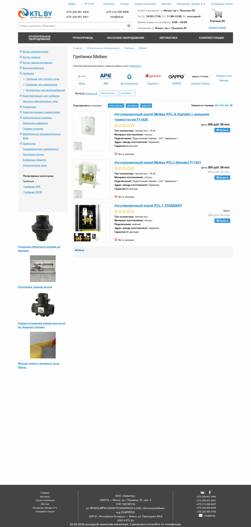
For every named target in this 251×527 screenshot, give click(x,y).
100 (221, 105)
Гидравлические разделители (40, 149)
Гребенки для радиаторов (41, 84)
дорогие (146, 105)
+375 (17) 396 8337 (206, 504)
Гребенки (28, 73)
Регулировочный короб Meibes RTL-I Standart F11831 (157, 162)
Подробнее (135, 65)
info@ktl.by (116, 17)
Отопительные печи (35, 165)
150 (227, 105)
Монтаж (166, 4)
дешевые (132, 105)
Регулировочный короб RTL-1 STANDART (148, 205)
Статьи (124, 4)
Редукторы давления (35, 123)
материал (126, 93)
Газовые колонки (33, 128)
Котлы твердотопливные (37, 62)
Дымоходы (29, 143)
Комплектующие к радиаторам (41, 112)
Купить (224, 130)
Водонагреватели (33, 68)
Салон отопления (145, 4)
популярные (116, 105)
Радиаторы (29, 106)
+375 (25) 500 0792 (206, 511)
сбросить (91, 93)
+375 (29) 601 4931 (77, 17)
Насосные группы (33, 154)
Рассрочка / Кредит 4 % (191, 4)
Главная (45, 492)
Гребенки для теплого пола (42, 79)
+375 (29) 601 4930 (77, 12)
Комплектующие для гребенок (41, 95)
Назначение (107, 93)
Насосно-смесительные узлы (40, 101)
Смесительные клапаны (37, 117)
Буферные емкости (34, 159)
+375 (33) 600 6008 (117, 12)
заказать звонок (217, 27)
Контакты (108, 4)
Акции (72, 4)
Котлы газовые (31, 57)
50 (216, 105)
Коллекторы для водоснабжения (45, 90)
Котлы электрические (35, 51)
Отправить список (222, 4)
